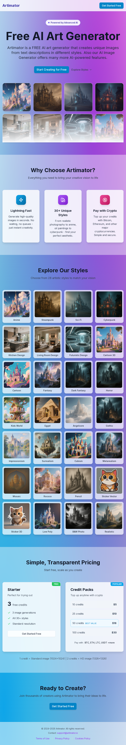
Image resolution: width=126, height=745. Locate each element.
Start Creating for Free (52, 69)
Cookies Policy (82, 738)
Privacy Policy (62, 738)
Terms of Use (42, 738)
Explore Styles (79, 69)
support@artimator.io (67, 733)
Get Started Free (111, 5)
